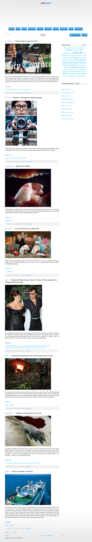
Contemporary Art (67, 53)
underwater (81, 75)
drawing (74, 73)
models (78, 73)
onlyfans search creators (67, 99)
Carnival (80, 48)
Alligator (10, 463)
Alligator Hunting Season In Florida (28, 413)
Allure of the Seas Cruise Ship (22, 471)
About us (7, 535)
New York (15, 89)
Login (84, 34)
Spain (72, 69)
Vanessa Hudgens (9, 347)
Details (7, 86)
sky (68, 75)
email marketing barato (67, 112)
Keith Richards (34, 347)
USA (20, 89)
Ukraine (64, 71)
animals (65, 73)
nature (83, 73)
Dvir (22, 78)
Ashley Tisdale (18, 347)
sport (71, 76)
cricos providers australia (67, 118)
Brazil (75, 48)
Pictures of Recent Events (74, 62)
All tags (84, 45)
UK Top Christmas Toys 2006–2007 (27, 229)
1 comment (28, 351)
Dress (64, 55)
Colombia (11, 404)
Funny (7, 98)
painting (64, 75)
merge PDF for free (66, 105)
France (84, 55)
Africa (65, 48)
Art (73, 48)
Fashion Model (8, 89)
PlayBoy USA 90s (65, 96)
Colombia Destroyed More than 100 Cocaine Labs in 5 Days (32, 356)
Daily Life (78, 52)
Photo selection (70, 60)
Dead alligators (30, 463)
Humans (70, 58)
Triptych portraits (22, 158)
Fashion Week (78, 55)
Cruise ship (11, 525)
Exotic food (37, 463)
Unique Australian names (67, 102)
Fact (6, 280)
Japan (84, 58)
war (85, 75)
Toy (6, 271)
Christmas (10, 271)
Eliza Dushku (26, 347)
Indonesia (79, 58)
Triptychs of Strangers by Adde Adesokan (27, 98)
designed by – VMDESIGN (46, 535)
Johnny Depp (23, 345)
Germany (65, 58)
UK (80, 69)
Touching (8, 41)
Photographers (26, 89)
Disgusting (9, 166)
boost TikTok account (66, 115)
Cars (84, 48)
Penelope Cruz (15, 345)
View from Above (70, 71)
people (7, 158)
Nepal (64, 60)
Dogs (84, 53)
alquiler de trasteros (66, 89)
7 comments (28, 466)
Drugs (6, 404)
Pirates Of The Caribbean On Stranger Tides (38, 345)
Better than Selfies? (23, 166)
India (74, 58)
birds (70, 73)
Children (76, 50)
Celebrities (8, 345)
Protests (79, 65)
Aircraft (69, 48)
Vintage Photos (80, 71)
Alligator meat (17, 463)
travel (6, 525)
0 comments (28, 93)
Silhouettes (67, 67)
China (81, 50)
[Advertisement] (46, 16)
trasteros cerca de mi (66, 109)
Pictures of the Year (70, 65)
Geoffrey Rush (42, 347)
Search (43, 34)
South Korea (67, 69)
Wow (7, 471)
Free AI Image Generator (67, 92)
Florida (23, 463)
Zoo (86, 71)
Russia (84, 65)
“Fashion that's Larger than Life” (26, 41)
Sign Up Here (75, 34)
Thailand (76, 69)
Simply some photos (77, 67)
